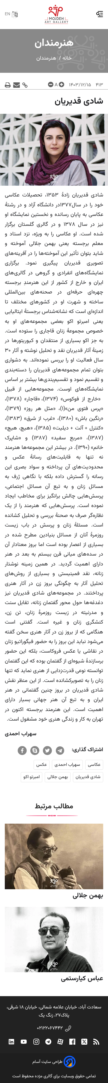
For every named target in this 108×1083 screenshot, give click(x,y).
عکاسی (94, 764)
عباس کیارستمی (82, 979)
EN (7, 14)
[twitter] (47, 750)
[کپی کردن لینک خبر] (25, 85)
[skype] (34, 750)
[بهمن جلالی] (54, 856)
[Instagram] (36, 1042)
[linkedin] (11, 1042)
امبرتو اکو (31, 777)
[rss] (96, 1042)
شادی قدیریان (88, 777)
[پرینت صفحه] (8, 85)
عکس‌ (41, 764)
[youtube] (23, 1042)
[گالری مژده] (56, 14)
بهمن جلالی (57, 777)
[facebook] (22, 750)
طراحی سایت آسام (47, 1062)
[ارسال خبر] (16, 85)
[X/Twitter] (84, 1042)
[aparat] (60, 1042)
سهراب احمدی (67, 764)
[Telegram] (48, 1042)
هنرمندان (46, 58)
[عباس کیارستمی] (54, 939)
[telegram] (60, 750)
